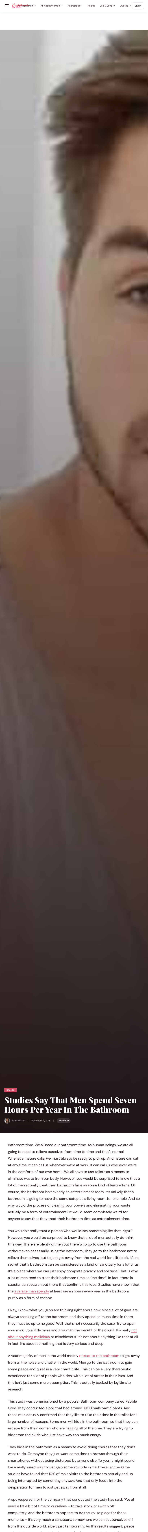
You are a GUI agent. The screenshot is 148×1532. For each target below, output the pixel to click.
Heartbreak (74, 5)
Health (91, 5)
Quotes (124, 5)
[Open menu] (7, 6)
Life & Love (106, 5)
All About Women (50, 5)
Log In (138, 5)
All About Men (25, 5)
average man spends (31, 1291)
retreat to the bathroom (99, 1355)
